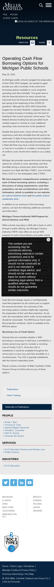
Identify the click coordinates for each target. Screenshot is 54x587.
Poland (37, 504)
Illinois (6, 500)
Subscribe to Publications (17, 407)
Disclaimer (29, 566)
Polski (14, 14)
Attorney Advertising (12, 574)
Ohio (5, 504)
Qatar (36, 507)
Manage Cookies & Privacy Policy (18, 570)
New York (8, 507)
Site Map (29, 574)
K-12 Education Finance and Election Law (25, 449)
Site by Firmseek (11, 581)
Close (48, 239)
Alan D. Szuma (12, 433)
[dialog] (27, 267)
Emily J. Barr (11, 422)
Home (5, 566)
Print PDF (23, 43)
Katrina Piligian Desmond (17, 427)
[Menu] (48, 6)
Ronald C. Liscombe (14, 430)
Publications (12, 389)
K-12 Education (12, 465)
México (37, 497)
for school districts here (14, 195)
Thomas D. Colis (13, 425)
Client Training (14, 395)
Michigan (7, 497)
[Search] (41, 5)
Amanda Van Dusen (14, 436)
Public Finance (12, 452)
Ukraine (37, 511)
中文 (5, 14)
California (8, 511)
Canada (37, 500)
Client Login (10, 18)
